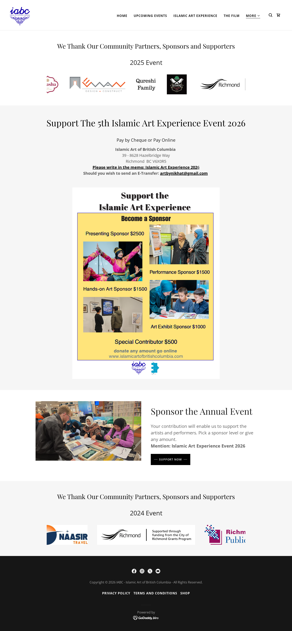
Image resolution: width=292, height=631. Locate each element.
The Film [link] (232, 16)
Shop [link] (185, 593)
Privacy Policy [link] (116, 593)
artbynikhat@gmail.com (184, 173)
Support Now (170, 459)
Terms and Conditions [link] (155, 593)
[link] (20, 15)
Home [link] (122, 16)
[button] (253, 15)
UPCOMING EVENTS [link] (150, 16)
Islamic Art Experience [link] (195, 16)
